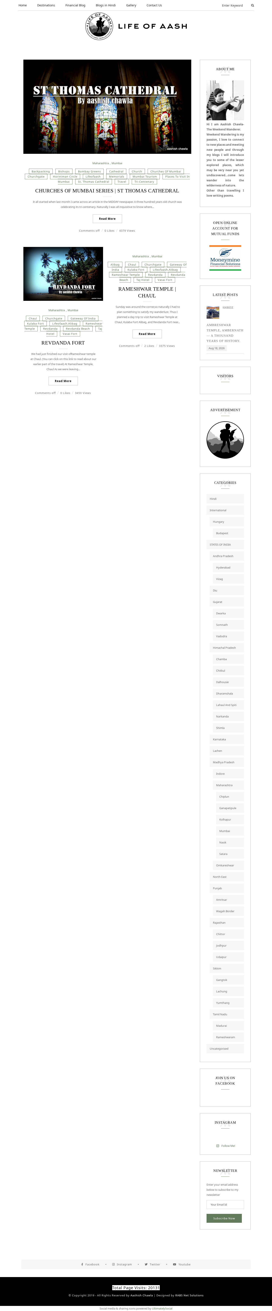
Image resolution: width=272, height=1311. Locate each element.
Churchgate (36, 176)
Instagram (124, 1264)
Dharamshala (224, 693)
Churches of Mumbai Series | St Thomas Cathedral (107, 190)
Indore (220, 774)
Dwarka (221, 613)
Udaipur (221, 957)
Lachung (221, 991)
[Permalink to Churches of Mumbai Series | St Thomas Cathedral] (107, 153)
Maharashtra (100, 163)
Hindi (213, 499)
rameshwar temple (126, 275)
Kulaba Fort (35, 323)
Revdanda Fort (63, 343)
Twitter (155, 1264)
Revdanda (50, 329)
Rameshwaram (225, 1037)
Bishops (64, 171)
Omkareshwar (225, 865)
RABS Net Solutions (189, 1295)
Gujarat (217, 602)
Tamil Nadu (220, 1014)
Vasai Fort (70, 334)
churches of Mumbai (165, 171)
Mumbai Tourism (145, 176)
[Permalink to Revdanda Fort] (63, 300)
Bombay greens (89, 171)
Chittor (220, 934)
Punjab (217, 888)
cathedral (116, 171)
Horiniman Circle (65, 176)
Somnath (222, 625)
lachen (217, 751)
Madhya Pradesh (223, 762)
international (218, 510)
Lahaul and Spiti (226, 705)
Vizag (219, 579)
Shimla (220, 728)
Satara (223, 854)
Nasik (222, 842)
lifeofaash (93, 176)
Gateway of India (83, 318)
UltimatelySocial (162, 1308)
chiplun (224, 796)
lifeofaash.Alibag (64, 323)
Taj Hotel (142, 280)
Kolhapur (225, 819)
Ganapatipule (227, 808)
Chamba (221, 659)
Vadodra (221, 636)
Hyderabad (223, 567)
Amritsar (221, 900)
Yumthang (223, 1003)
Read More (107, 219)
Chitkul (220, 670)
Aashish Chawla (141, 1295)
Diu (215, 590)
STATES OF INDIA (220, 544)
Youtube (184, 1264)
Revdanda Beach (78, 329)
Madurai (221, 1026)
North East (220, 877)
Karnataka (219, 739)
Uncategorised (219, 1048)
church (137, 171)
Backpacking (41, 171)
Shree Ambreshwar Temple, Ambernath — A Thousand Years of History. (225, 324)
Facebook (92, 1264)
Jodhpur (221, 945)
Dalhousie (222, 682)
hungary (218, 522)
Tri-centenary (144, 181)
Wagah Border (225, 911)
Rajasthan (219, 922)
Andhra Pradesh (223, 556)
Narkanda (222, 716)
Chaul (33, 318)
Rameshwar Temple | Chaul (147, 292)
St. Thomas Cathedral (93, 181)
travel (122, 181)
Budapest (222, 533)
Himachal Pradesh (224, 648)
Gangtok (221, 980)
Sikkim (217, 968)
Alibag (115, 264)
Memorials (116, 176)
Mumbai (117, 163)
